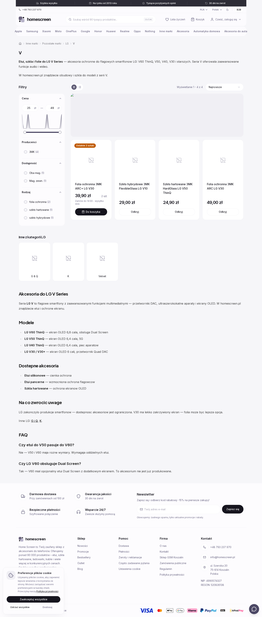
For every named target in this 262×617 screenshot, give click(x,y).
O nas (163, 545)
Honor (98, 31)
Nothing (150, 31)
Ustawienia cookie (129, 568)
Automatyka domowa (207, 31)
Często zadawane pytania (134, 563)
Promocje (83, 551)
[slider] (24, 132)
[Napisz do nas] (254, 609)
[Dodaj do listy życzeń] (104, 147)
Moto (58, 31)
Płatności (124, 551)
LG (67, 43)
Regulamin (166, 568)
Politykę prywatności (47, 591)
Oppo (137, 31)
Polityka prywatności (172, 574)
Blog (80, 568)
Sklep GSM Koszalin (171, 557)
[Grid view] (74, 87)
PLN (202, 9)
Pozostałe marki (51, 43)
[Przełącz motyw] (227, 9)
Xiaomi (46, 31)
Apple (18, 31)
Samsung (32, 31)
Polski (215, 9)
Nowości (82, 545)
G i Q (34, 421)
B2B (239, 9)
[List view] (79, 87)
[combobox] (224, 87)
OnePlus (71, 31)
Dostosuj (47, 607)
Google (85, 31)
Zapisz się (232, 509)
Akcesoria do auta (235, 31)
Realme (124, 31)
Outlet (80, 563)
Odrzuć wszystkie (20, 607)
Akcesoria (183, 31)
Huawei (111, 31)
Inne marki (166, 31)
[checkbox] (25, 152)
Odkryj (135, 211)
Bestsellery (84, 557)
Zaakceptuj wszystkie (33, 599)
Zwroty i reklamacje (130, 557)
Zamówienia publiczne (173, 563)
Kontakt (164, 551)
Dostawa (124, 545)
